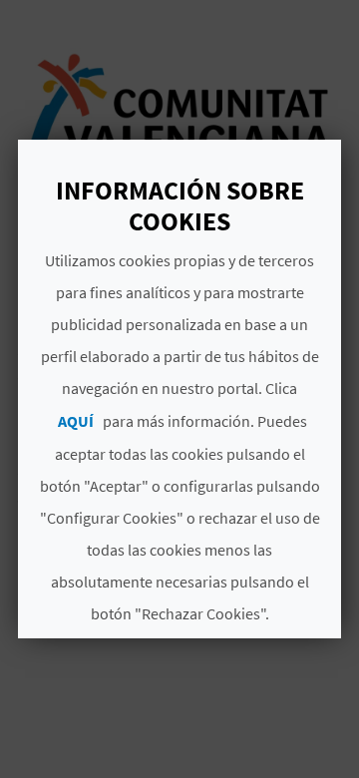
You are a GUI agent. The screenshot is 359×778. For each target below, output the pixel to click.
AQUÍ (76, 421)
